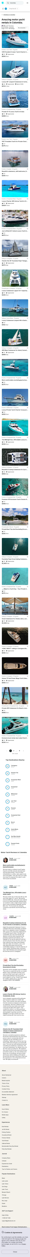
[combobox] (14, 2)
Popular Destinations (8, 1174)
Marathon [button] (4, 1206)
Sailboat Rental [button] (6, 1143)
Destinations (5, 1166)
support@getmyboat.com (8, 1220)
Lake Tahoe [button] (5, 1183)
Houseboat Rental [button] (6, 1135)
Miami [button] (3, 1178)
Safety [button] (3, 1117)
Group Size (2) (12, 8)
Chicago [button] (4, 1195)
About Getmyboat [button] (6, 1075)
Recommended (21, 27)
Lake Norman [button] (5, 1197)
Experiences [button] (6, 1122)
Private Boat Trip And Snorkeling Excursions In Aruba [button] (13, 966)
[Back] (4, 39)
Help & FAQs (5, 1215)
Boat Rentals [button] (5, 1126)
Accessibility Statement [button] (8, 1091)
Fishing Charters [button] (6, 1132)
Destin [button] (3, 1203)
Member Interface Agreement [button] (10, 1094)
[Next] (26, 39)
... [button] (17, 750)
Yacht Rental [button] (5, 1140)
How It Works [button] (5, 1109)
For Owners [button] (5, 1112)
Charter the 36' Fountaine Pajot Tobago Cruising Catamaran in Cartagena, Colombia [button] (13, 1030)
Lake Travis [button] (5, 1189)
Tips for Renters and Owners (9, 1169)
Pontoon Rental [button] (6, 1137)
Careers (4, 1077)
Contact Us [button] (5, 1100)
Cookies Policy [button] (6, 1089)
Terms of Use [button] (19, 1239)
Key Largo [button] (4, 1200)
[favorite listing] (27, 49)
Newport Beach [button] (6, 1192)
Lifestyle (4, 1160)
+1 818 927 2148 (6, 1218)
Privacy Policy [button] (5, 1086)
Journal (4, 1153)
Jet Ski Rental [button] (5, 1129)
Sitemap (4, 1097)
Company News (6, 1158)
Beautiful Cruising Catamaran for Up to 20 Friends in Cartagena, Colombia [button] (14, 923)
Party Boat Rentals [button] (7, 1149)
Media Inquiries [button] (6, 1080)
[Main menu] (27, 3)
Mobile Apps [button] (5, 1114)
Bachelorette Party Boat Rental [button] (10, 1146)
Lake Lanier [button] (5, 1181)
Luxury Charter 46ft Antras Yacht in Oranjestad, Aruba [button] (14, 995)
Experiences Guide (7, 1163)
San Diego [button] (4, 1186)
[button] (5, 27)
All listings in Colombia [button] (9, 14)
